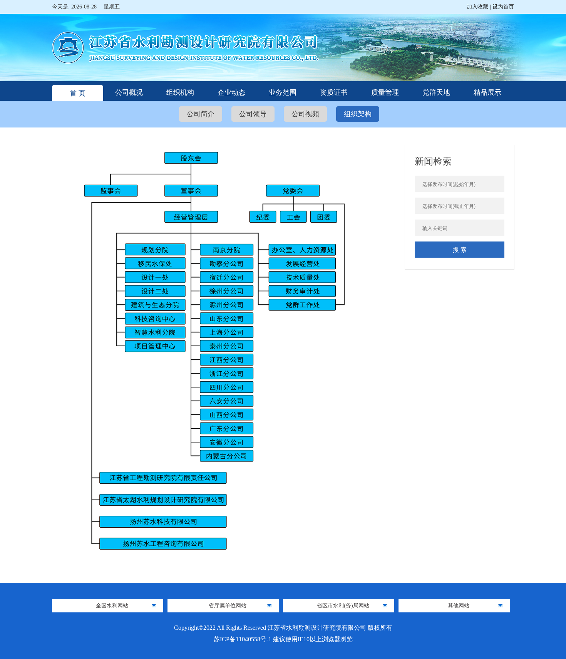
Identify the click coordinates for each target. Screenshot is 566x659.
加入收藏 (478, 7)
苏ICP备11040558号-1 (243, 639)
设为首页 (503, 7)
